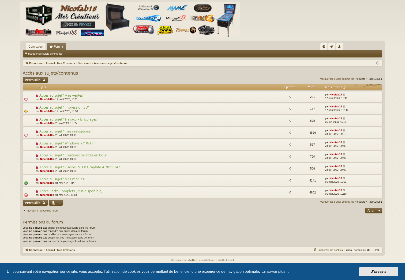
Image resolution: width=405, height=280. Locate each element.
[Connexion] (130, 20)
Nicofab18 (46, 99)
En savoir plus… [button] (275, 271)
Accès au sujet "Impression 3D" (64, 107)
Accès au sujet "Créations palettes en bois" (73, 155)
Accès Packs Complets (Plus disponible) (70, 191)
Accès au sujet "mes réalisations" (65, 131)
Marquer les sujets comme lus (45, 53)
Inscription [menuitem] (340, 47)
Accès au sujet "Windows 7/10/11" (67, 143)
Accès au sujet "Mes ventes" (61, 95)
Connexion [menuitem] (332, 47)
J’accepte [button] (378, 271)
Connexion (36, 46)
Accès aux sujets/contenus (50, 73)
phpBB (191, 260)
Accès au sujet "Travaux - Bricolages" (68, 119)
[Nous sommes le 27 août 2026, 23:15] (377, 63)
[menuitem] (323, 46)
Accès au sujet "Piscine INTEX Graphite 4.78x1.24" (79, 167)
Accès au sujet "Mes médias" (62, 179)
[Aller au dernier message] (344, 94)
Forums (59, 46)
